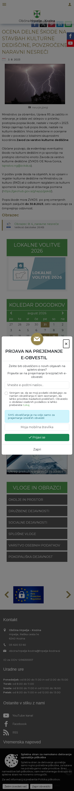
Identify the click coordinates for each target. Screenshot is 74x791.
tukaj (26, 404)
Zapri (37, 449)
